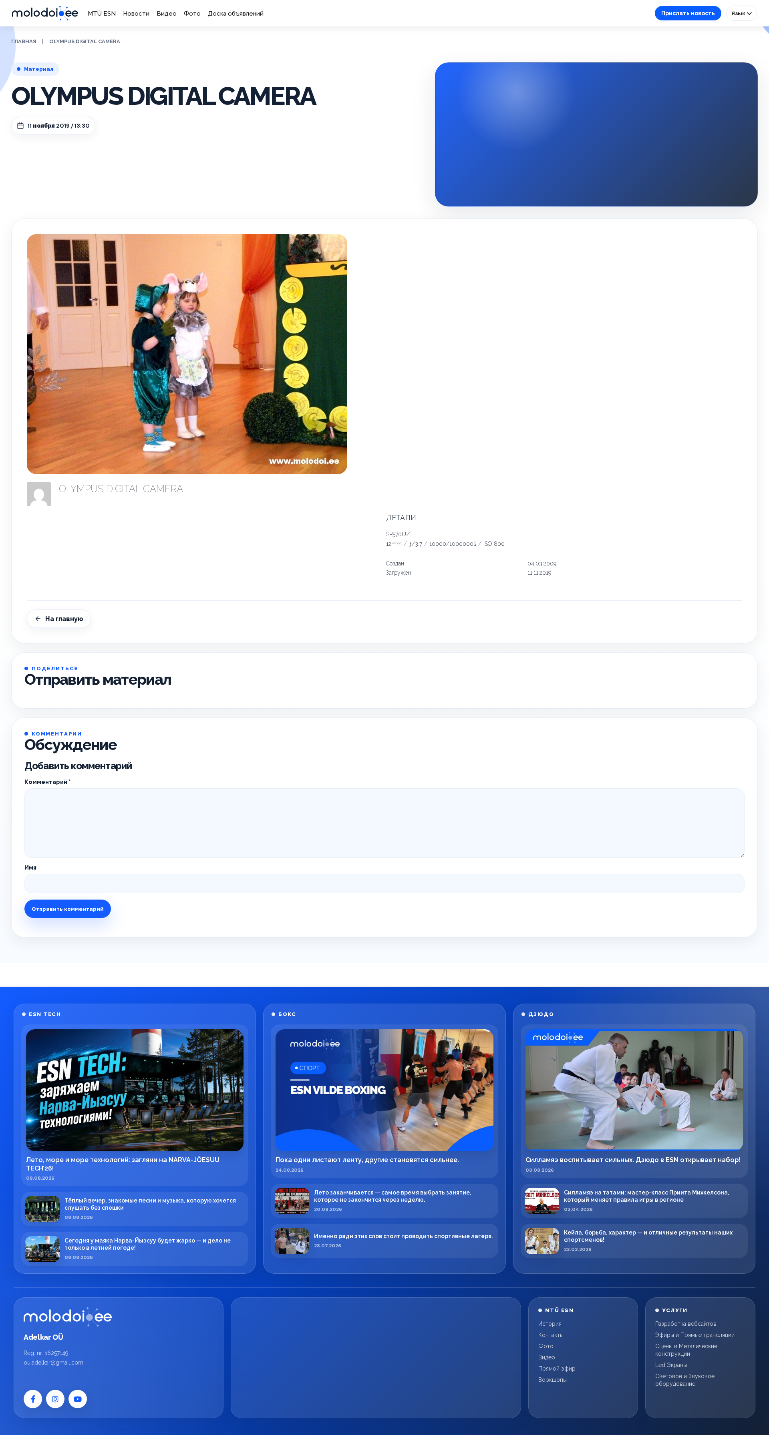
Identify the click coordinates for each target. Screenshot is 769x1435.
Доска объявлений (236, 13)
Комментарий (47, 782)
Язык (739, 13)
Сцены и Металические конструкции (686, 1350)
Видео (167, 13)
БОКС (287, 1014)
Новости (136, 13)
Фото (192, 13)
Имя (30, 867)
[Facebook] (33, 1399)
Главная (23, 41)
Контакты (551, 1335)
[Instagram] (55, 1399)
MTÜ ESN (102, 13)
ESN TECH (45, 1014)
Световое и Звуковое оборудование (685, 1380)
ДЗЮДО (541, 1014)
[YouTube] (77, 1399)
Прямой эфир (557, 1368)
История (550, 1324)
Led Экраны (671, 1365)
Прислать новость (688, 13)
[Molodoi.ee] (68, 1317)
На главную (64, 619)
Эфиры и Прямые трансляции (695, 1335)
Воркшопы (552, 1380)
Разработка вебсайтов (686, 1324)
